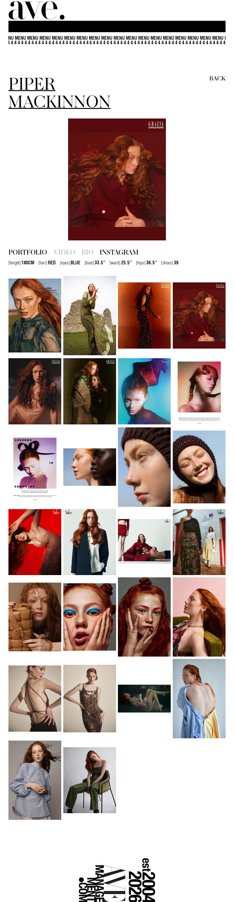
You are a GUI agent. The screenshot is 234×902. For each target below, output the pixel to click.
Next (193, 179)
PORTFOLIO (27, 251)
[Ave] (37, 10)
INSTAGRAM (119, 251)
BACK (217, 78)
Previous (41, 179)
